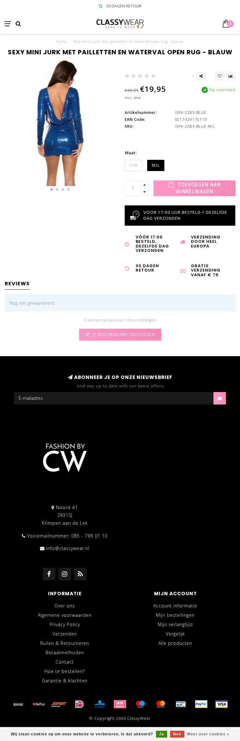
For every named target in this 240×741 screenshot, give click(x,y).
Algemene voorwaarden (65, 615)
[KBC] (100, 704)
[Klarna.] (120, 704)
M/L (156, 165)
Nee (177, 734)
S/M (133, 165)
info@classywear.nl (67, 548)
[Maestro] (140, 704)
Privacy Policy (65, 624)
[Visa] (221, 704)
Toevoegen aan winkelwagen (198, 188)
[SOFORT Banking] (59, 704)
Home (61, 41)
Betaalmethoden (65, 652)
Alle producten (175, 643)
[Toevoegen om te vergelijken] (230, 76)
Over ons (64, 606)
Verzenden (64, 634)
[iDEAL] (79, 704)
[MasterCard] (160, 704)
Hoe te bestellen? (64, 671)
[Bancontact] (181, 704)
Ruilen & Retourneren (64, 643)
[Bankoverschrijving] (18, 704)
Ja (161, 734)
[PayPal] (201, 704)
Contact (65, 662)
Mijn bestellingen (175, 615)
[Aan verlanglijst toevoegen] (219, 76)
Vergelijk (175, 634)
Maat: (131, 152)
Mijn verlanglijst (175, 624)
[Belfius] (39, 704)
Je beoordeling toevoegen (123, 334)
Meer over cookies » (208, 734)
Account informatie (175, 606)
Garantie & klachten (65, 681)
